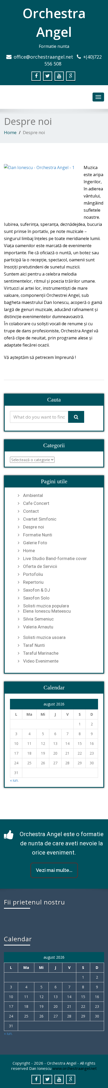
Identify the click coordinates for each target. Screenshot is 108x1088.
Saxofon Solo (36, 598)
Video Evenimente (40, 661)
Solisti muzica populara (46, 605)
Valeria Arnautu (38, 626)
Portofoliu (33, 574)
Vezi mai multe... (54, 870)
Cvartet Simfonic (39, 519)
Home (10, 132)
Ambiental (33, 495)
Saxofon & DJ (36, 590)
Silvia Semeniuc (38, 619)
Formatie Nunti (37, 534)
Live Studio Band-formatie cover (55, 558)
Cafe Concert (36, 503)
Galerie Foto (35, 542)
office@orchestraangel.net (43, 57)
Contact (31, 511)
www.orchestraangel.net (74, 1068)
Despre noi (33, 527)
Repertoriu (33, 582)
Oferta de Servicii (40, 566)
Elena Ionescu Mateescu (47, 611)
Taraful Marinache (40, 653)
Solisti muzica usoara (44, 637)
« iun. (14, 780)
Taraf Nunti (34, 645)
